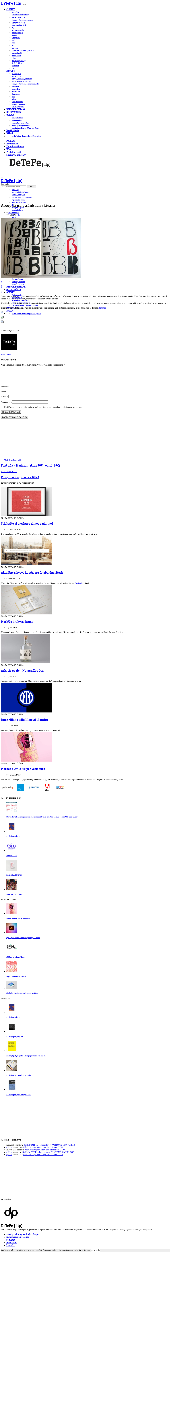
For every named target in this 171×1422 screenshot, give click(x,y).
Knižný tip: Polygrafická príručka (18, 1075)
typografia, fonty (18, 22)
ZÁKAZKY (15, 66)
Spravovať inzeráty (16, 155)
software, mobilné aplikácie (23, 50)
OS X (13, 97)
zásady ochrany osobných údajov (23, 1234)
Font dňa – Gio (11, 856)
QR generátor (17, 120)
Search (31, 187)
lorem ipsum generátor (21, 125)
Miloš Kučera (13, 212)
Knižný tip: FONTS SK (14, 875)
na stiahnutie (17, 53)
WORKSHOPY (12, 131)
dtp (13, 28)
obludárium (16, 56)
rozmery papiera (18, 104)
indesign (15, 86)
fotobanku (79, 583)
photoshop (16, 89)
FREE (14, 68)
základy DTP (16, 74)
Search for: (5, 184)
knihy (14, 40)
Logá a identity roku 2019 (16, 976)
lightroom (16, 94)
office (14, 99)
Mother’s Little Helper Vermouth (23, 769)
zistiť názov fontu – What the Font (25, 128)
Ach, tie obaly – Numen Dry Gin (22, 671)
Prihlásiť (10, 141)
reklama (10, 1240)
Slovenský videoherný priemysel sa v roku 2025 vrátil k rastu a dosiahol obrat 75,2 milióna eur (41, 817)
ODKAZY (10, 115)
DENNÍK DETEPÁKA (15, 109)
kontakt (10, 1245)
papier (14, 35)
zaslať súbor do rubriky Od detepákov (26, 136)
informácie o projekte (17, 1237)
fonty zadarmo (17, 102)
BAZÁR (9, 133)
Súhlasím (95, 1250)
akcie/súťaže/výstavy (20, 15)
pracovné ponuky (18, 61)
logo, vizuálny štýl (19, 25)
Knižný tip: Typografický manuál (18, 1095)
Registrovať (12, 144)
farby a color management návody (25, 84)
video (14, 58)
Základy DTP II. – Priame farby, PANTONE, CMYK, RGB (49, 1145)
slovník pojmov (18, 107)
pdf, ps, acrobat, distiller (22, 79)
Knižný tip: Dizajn (13, 836)
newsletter (11, 1243)
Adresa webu (6, 402)
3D (13, 45)
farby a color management (22, 20)
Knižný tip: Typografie (14, 1037)
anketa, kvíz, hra (18, 17)
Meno (4, 391)
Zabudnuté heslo (15, 146)
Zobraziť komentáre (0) (14, 417)
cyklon (9, 1147)
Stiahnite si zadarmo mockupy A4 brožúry (22, 993)
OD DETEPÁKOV (13, 112)
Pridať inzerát (13, 152)
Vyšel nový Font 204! (14, 894)
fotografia (16, 38)
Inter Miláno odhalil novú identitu (24, 720)
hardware (15, 48)
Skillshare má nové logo (15, 957)
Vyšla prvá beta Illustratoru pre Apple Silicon (23, 938)
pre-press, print (18, 30)
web (13, 43)
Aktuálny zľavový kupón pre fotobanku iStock (32, 572)
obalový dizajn (17, 33)
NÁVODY (10, 71)
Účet (8, 149)
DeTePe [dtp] (12, 3)
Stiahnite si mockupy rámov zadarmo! (27, 523)
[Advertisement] (85, 440)
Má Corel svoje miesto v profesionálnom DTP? (43, 1147)
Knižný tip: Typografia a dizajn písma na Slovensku (25, 1056)
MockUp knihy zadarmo (17, 622)
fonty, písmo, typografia (21, 81)
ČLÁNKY (10, 9)
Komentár (6, 387)
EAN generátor (17, 118)
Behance (102, 308)
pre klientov (16, 76)
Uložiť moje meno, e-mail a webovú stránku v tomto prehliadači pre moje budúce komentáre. (43, 407)
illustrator (16, 92)
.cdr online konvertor (20, 123)
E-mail (4, 397)
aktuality (15, 12)
